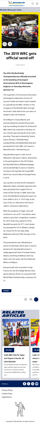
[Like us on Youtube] (36, 383)
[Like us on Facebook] (24, 383)
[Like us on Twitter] (28, 383)
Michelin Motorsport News (11, 10)
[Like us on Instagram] (32, 383)
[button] (32, 3)
